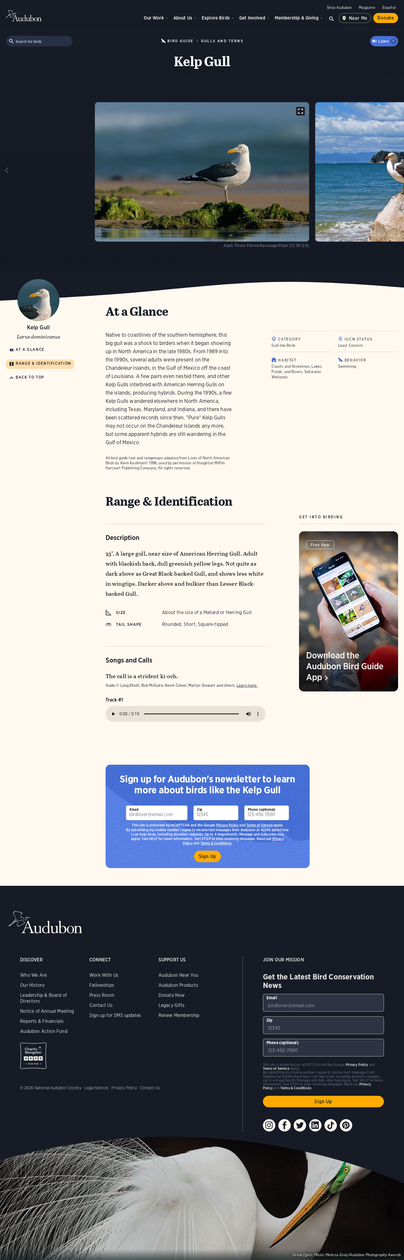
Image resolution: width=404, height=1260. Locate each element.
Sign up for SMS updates (115, 1015)
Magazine (367, 7)
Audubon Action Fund (43, 1031)
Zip (199, 809)
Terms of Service (259, 825)
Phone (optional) (262, 809)
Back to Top (30, 377)
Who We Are (33, 975)
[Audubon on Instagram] (269, 1125)
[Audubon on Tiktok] (330, 1125)
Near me (358, 18)
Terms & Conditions (295, 1088)
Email (134, 809)
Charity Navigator (33, 1056)
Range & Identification (43, 364)
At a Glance (30, 350)
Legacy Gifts (172, 1005)
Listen (386, 41)
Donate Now (172, 995)
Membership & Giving (297, 18)
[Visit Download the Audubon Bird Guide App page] (348, 611)
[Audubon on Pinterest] (346, 1125)
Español (389, 7)
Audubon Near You (179, 975)
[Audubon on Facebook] (284, 1125)
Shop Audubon (339, 7)
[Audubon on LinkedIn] (315, 1125)
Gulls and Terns (222, 41)
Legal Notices (96, 1087)
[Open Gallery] (300, 111)
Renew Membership (179, 1015)
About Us (182, 18)
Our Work (154, 18)
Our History (32, 985)
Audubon (23, 15)
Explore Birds (216, 18)
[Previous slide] (7, 170)
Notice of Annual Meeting (47, 1011)
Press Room (101, 995)
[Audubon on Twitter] (300, 1125)
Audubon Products (178, 985)
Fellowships (101, 985)
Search (332, 18)
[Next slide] (397, 170)
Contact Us (101, 1005)
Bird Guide (180, 41)
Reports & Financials (42, 1021)
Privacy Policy (227, 825)
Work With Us (103, 975)
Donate (385, 18)
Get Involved (252, 18)
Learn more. (247, 685)
